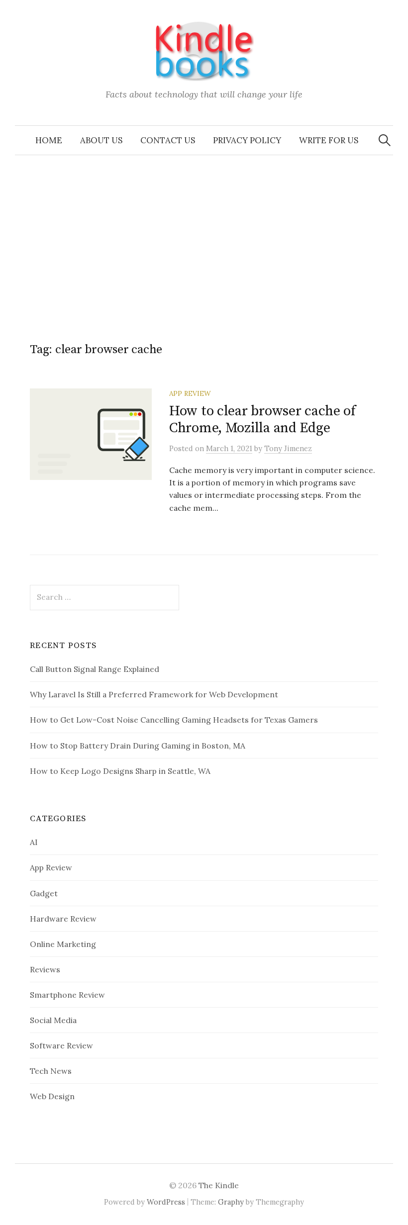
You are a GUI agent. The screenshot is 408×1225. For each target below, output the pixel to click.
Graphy (231, 1202)
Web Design (52, 1096)
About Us (101, 140)
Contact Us (167, 140)
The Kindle (219, 1185)
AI (34, 842)
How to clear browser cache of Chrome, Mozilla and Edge (262, 419)
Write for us (328, 140)
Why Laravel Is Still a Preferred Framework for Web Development (154, 694)
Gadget (44, 893)
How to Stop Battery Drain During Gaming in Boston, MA (137, 746)
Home (48, 140)
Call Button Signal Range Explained (94, 669)
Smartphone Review (67, 995)
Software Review (61, 1045)
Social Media (53, 1020)
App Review (189, 393)
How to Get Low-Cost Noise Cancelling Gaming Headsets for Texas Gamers (174, 720)
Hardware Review (63, 919)
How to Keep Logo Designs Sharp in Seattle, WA (120, 771)
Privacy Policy (247, 140)
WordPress (166, 1202)
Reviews (45, 969)
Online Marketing (63, 944)
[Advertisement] (204, 229)
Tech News (51, 1071)
